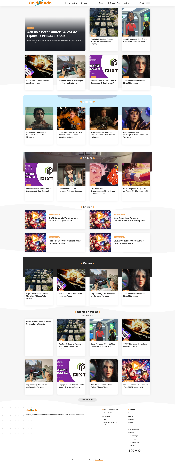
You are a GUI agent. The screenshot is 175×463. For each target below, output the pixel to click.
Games (94, 35)
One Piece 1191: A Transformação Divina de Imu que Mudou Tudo (103, 191)
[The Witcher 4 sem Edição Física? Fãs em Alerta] (136, 66)
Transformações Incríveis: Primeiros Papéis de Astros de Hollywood (103, 134)
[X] (132, 451)
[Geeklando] (40, 3)
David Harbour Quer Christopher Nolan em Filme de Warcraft (135, 134)
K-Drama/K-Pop (54, 214)
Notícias (30, 28)
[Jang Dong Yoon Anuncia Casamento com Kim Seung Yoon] (100, 219)
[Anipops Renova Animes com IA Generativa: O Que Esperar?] (104, 66)
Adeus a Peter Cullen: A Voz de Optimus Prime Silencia (52, 34)
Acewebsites (99, 460)
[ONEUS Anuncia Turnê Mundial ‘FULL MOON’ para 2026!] (35, 219)
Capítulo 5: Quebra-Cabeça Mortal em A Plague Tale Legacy (102, 41)
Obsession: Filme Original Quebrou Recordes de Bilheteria (36, 134)
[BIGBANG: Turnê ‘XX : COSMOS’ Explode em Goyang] (100, 242)
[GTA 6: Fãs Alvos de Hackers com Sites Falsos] (39, 66)
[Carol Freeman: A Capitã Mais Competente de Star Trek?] (136, 22)
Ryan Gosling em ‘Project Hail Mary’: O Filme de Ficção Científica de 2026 (70, 134)
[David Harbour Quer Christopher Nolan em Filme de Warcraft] (136, 118)
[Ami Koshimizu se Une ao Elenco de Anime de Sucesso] (71, 174)
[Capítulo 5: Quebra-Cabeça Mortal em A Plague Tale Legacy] (104, 22)
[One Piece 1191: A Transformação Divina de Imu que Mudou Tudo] (104, 174)
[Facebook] (129, 451)
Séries (126, 35)
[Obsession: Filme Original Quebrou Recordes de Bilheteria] (39, 118)
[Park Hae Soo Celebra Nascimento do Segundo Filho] (35, 242)
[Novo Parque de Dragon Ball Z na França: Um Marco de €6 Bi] (136, 174)
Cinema (29, 129)
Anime (93, 77)
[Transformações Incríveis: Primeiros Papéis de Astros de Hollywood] (104, 118)
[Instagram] (139, 451)
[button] (143, 3)
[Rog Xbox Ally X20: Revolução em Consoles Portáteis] (71, 66)
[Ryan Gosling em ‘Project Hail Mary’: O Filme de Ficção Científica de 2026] (71, 118)
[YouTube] (136, 451)
